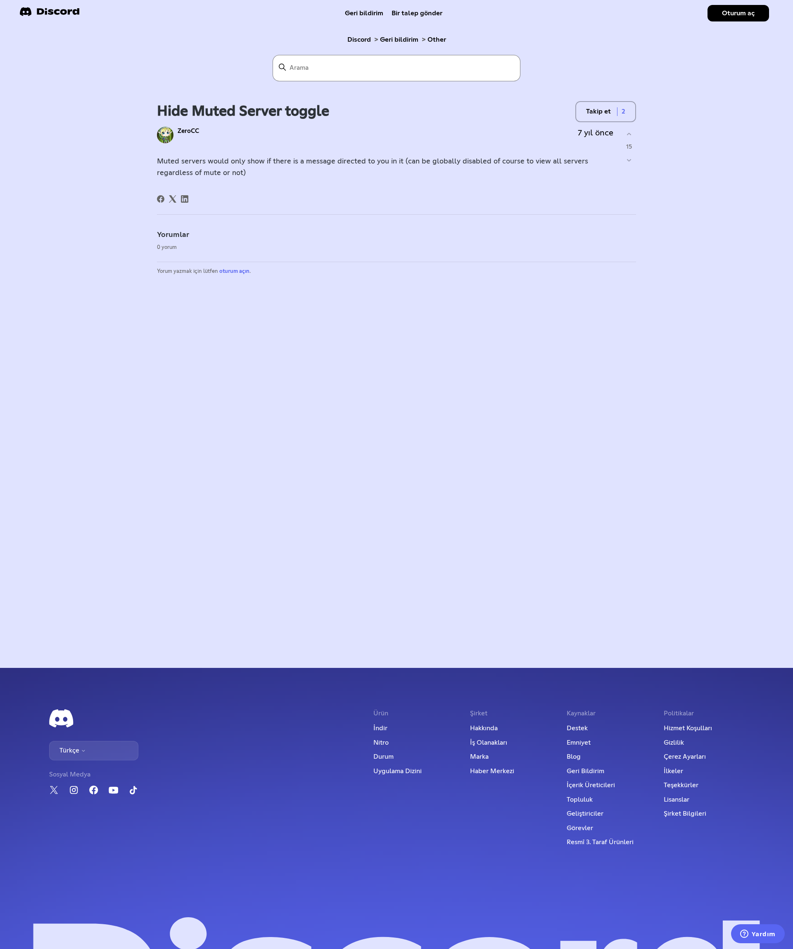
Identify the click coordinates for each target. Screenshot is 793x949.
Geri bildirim (364, 13)
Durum (383, 756)
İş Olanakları (488, 742)
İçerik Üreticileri (591, 785)
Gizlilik (674, 742)
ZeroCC (188, 131)
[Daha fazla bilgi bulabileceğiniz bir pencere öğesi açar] (758, 934)
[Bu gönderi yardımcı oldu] (629, 134)
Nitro (381, 742)
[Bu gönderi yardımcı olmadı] (629, 160)
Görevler (580, 828)
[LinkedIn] (184, 199)
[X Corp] (172, 199)
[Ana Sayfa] (49, 14)
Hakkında (484, 728)
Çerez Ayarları (685, 756)
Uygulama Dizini (397, 771)
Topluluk (580, 799)
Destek (577, 728)
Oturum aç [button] (738, 13)
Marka (479, 756)
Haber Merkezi (492, 771)
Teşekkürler (681, 785)
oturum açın (234, 271)
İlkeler (673, 771)
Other (436, 39)
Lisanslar (676, 799)
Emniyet (579, 742)
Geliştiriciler (585, 813)
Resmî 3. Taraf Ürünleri (600, 842)
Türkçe (70, 750)
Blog (574, 756)
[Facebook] (160, 199)
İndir (380, 728)
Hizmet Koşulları (688, 728)
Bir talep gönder (417, 13)
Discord (359, 39)
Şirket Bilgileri (685, 813)
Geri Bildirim (585, 771)
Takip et (598, 111)
